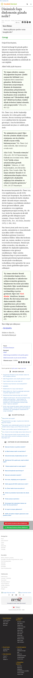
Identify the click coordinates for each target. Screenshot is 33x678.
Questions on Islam (21, 621)
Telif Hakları (4, 587)
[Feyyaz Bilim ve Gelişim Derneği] (16, 600)
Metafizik (3, 545)
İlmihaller (3, 566)
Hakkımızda (4, 576)
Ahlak (5, 352)
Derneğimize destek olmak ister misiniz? (16, 603)
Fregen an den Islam (21, 626)
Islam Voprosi (20, 623)
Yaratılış (3, 549)
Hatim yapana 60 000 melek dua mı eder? (16, 484)
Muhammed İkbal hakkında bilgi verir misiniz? (15, 395)
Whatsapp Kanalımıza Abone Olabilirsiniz (17, 527)
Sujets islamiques (20, 642)
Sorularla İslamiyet (8, 347)
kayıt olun (23, 368)
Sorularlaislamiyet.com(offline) (23, 670)
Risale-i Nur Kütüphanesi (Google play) (21, 651)
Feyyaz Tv (5, 656)
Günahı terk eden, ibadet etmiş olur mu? (16, 455)
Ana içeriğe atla (4, 0)
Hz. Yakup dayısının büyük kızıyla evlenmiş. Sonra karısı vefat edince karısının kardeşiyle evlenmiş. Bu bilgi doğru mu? (15, 436)
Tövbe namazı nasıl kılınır (12, 498)
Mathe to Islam (20, 640)
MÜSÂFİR (5, 386)
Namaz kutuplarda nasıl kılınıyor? (14, 470)
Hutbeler (3, 564)
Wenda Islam (19, 635)
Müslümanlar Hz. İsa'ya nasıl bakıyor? (13, 388)
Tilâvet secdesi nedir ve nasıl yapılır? (15, 466)
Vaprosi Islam (20, 630)
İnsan (2, 542)
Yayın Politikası (5, 583)
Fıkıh (2, 538)
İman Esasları (4, 540)
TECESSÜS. (7, 328)
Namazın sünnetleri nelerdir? (13, 475)
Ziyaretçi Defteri (5, 581)
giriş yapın (15, 368)
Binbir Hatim (5, 623)
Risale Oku (5, 650)
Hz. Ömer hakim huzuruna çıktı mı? (15, 488)
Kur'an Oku (19, 665)
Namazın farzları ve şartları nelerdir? (15, 447)
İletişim (3, 589)
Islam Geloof (19, 633)
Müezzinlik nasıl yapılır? (8, 418)
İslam (2, 544)
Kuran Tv (5, 657)
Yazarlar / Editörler (6, 578)
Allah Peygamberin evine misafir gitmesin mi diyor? (16, 378)
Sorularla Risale (6, 649)
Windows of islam (20, 638)
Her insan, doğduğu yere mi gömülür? (15, 479)
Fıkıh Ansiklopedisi (6, 561)
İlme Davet (5, 625)
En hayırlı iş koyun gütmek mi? (13, 509)
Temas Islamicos (20, 637)
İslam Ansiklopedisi (6, 568)
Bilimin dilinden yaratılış (7, 557)
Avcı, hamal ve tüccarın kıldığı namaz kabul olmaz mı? (16, 432)
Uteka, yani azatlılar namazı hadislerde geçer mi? (15, 429)
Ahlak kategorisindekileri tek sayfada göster (15, 355)
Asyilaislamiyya (20, 628)
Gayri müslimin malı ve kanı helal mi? (13, 381)
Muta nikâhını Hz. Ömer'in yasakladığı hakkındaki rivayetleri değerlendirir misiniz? (16, 392)
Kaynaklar (3, 580)
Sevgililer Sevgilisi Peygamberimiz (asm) (12, 559)
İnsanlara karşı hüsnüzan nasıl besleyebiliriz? (15, 383)
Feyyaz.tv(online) (20, 672)
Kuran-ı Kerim (5, 621)
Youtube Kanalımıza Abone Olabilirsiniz (17, 523)
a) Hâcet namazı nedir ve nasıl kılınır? (15, 451)
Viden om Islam (20, 631)
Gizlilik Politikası (5, 585)
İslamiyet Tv (5, 659)
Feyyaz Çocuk (20, 674)
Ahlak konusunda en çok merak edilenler (15, 357)
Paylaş (18, 22)
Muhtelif (3, 547)
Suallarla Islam (20, 625)
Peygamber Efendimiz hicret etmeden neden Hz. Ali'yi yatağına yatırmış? (16, 375)
